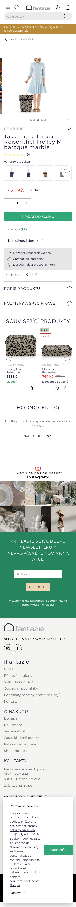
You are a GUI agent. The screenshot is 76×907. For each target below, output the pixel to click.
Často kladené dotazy (21, 738)
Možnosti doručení (27, 241)
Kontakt (10, 701)
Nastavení (17, 893)
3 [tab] (38, 120)
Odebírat (38, 587)
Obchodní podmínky (21, 688)
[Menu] (8, 7)
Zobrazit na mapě (18, 785)
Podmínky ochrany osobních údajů (32, 695)
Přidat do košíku (38, 217)
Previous (7, 120)
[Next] (66, 173)
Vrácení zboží (14, 731)
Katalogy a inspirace (20, 744)
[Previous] (10, 361)
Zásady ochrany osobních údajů (23, 830)
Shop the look (15, 751)
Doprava (10, 718)
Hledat (66, 16)
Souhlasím (58, 850)
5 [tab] (45, 120)
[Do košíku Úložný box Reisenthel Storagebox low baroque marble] (66, 388)
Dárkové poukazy (18, 676)
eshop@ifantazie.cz (28, 797)
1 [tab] (31, 120)
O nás (8, 669)
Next (69, 120)
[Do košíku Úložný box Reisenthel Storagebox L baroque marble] (30, 388)
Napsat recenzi (38, 436)
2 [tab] (34, 120)
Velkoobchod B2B (18, 682)
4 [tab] (42, 120)
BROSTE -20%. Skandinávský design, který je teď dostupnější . (33, 28)
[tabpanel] (32, 86)
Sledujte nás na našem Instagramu (39, 475)
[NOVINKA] (28, 173)
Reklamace (13, 725)
